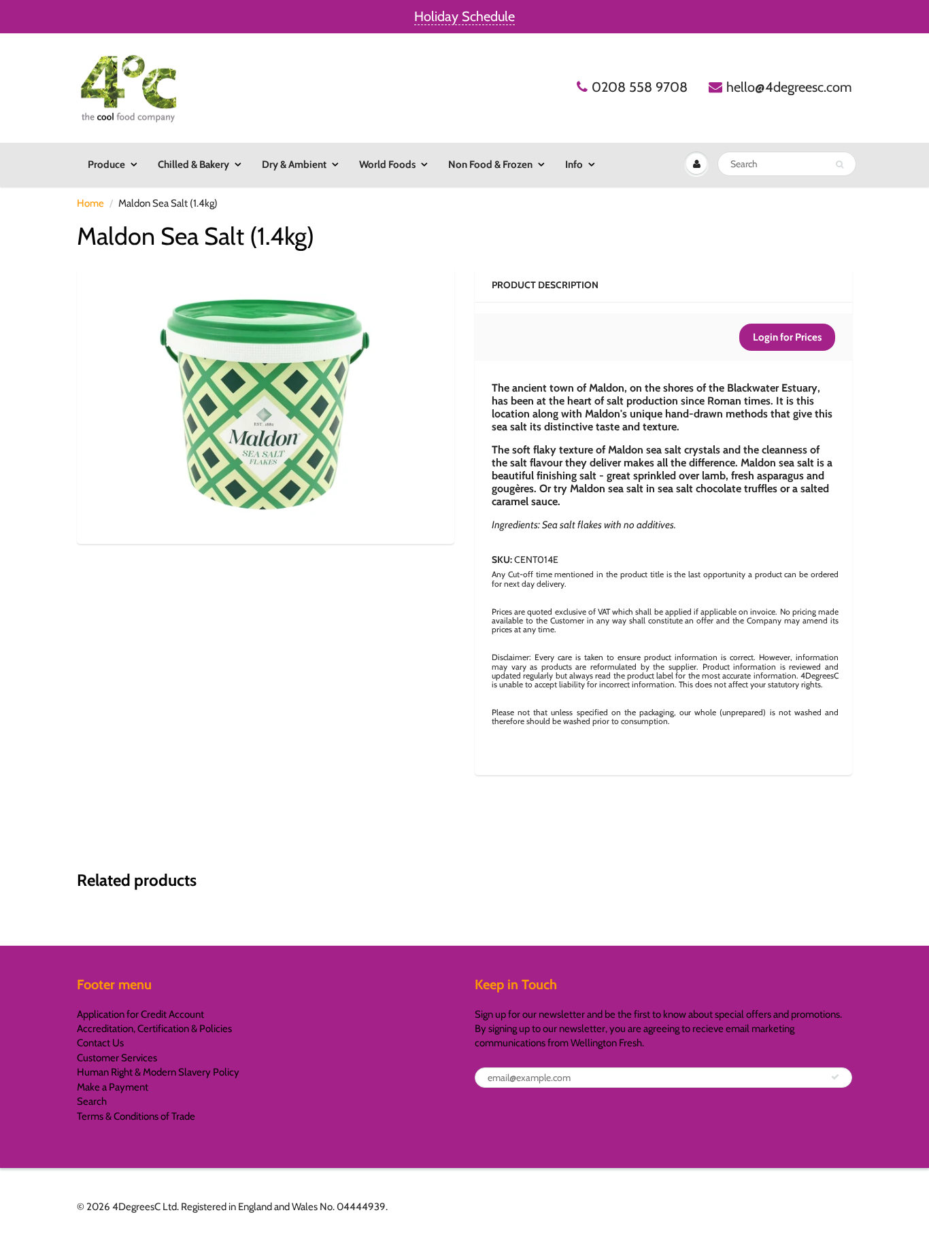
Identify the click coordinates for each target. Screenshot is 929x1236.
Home (90, 203)
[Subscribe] (835, 1077)
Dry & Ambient (294, 164)
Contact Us (100, 1043)
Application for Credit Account (140, 1014)
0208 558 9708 (640, 87)
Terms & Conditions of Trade (136, 1116)
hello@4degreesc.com (789, 87)
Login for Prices (787, 337)
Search (92, 1101)
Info (574, 164)
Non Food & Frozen (490, 164)
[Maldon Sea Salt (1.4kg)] (265, 404)
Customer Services (117, 1058)
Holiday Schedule (464, 16)
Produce (106, 164)
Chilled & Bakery (193, 164)
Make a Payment (112, 1087)
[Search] (839, 164)
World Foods (387, 164)
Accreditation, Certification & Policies (154, 1029)
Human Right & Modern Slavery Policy (158, 1072)
